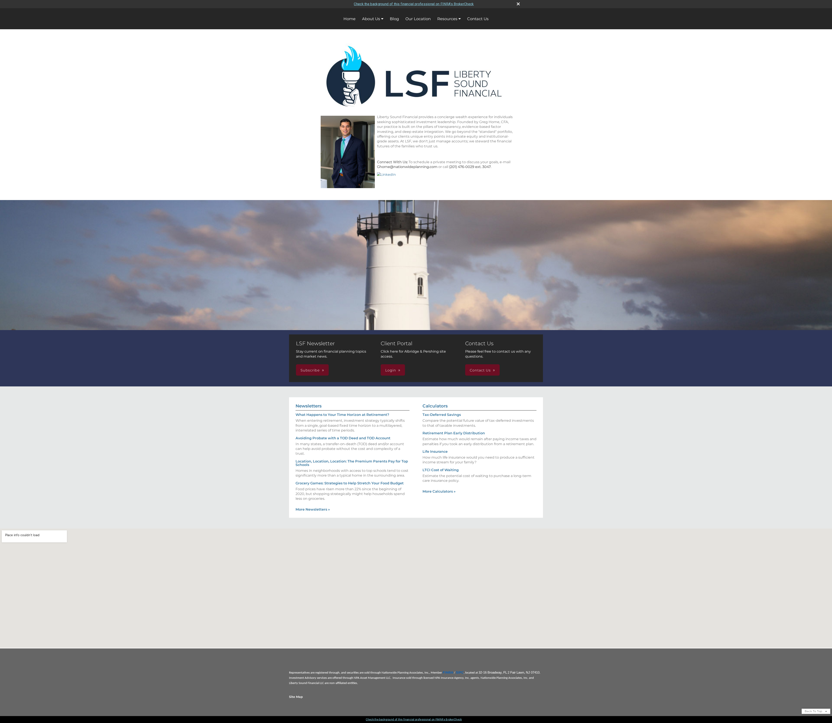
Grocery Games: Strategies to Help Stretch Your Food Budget (350, 483)
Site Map (296, 697)
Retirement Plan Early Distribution (453, 433)
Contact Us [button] (480, 370)
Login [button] (390, 370)
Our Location (418, 18)
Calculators (435, 406)
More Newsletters (313, 509)
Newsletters (309, 406)
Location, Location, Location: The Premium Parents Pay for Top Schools (352, 463)
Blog (394, 18)
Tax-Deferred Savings (441, 415)
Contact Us (478, 18)
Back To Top (814, 711)
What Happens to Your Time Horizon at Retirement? (342, 415)
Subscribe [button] (310, 370)
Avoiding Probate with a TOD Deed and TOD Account (343, 438)
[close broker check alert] (518, 4)
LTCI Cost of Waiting (440, 470)
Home (349, 18)
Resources (447, 18)
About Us (371, 18)
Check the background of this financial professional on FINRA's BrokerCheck (414, 4)
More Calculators (439, 491)
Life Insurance (435, 451)
